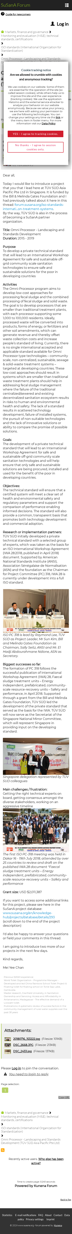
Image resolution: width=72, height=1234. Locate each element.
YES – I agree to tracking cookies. (35, 133)
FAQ (40, 1215)
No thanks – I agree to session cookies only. (35, 147)
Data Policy (48, 123)
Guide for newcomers (18, 14)
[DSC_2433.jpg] (36, 611)
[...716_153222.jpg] (36, 756)
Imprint (50, 1219)
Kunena (58, 1225)
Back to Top (65, 1199)
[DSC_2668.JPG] (36, 830)
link (58, 117)
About (48, 1215)
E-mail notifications (25, 1215)
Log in (16, 1068)
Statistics (7, 1215)
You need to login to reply (29, 1074)
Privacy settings (35, 1219)
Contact (58, 1215)
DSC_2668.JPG (23, 1045)
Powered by (24, 1186)
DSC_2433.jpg (22, 1051)
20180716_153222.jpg (26, 1039)
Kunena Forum (45, 1186)
